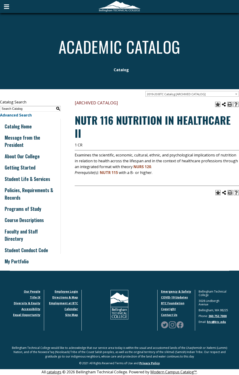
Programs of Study (23, 208)
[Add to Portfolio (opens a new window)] (217, 104)
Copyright (168, 309)
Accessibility (30, 309)
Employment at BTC (63, 303)
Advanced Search (16, 115)
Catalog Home (18, 126)
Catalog (121, 69)
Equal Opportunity (26, 315)
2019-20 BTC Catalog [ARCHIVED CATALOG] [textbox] (176, 94)
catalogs (54, 372)
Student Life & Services (27, 178)
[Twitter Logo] (164, 324)
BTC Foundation (172, 303)
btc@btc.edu (216, 322)
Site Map (71, 315)
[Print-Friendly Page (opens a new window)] (229, 104)
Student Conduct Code (26, 250)
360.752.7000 (217, 316)
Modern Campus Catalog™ (173, 372)
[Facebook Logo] (179, 324)
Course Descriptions (24, 219)
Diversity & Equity (27, 303)
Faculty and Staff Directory (21, 235)
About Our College (22, 156)
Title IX (35, 297)
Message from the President (22, 141)
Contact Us (169, 315)
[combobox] (192, 94)
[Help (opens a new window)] (236, 104)
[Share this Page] (223, 104)
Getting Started (20, 167)
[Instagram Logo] (172, 324)
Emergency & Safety (176, 292)
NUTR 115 (109, 172)
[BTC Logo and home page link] (119, 7)
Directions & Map (65, 297)
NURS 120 (142, 166)
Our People (32, 292)
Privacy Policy (149, 363)
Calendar (71, 309)
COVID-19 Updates (174, 297)
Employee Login (66, 292)
